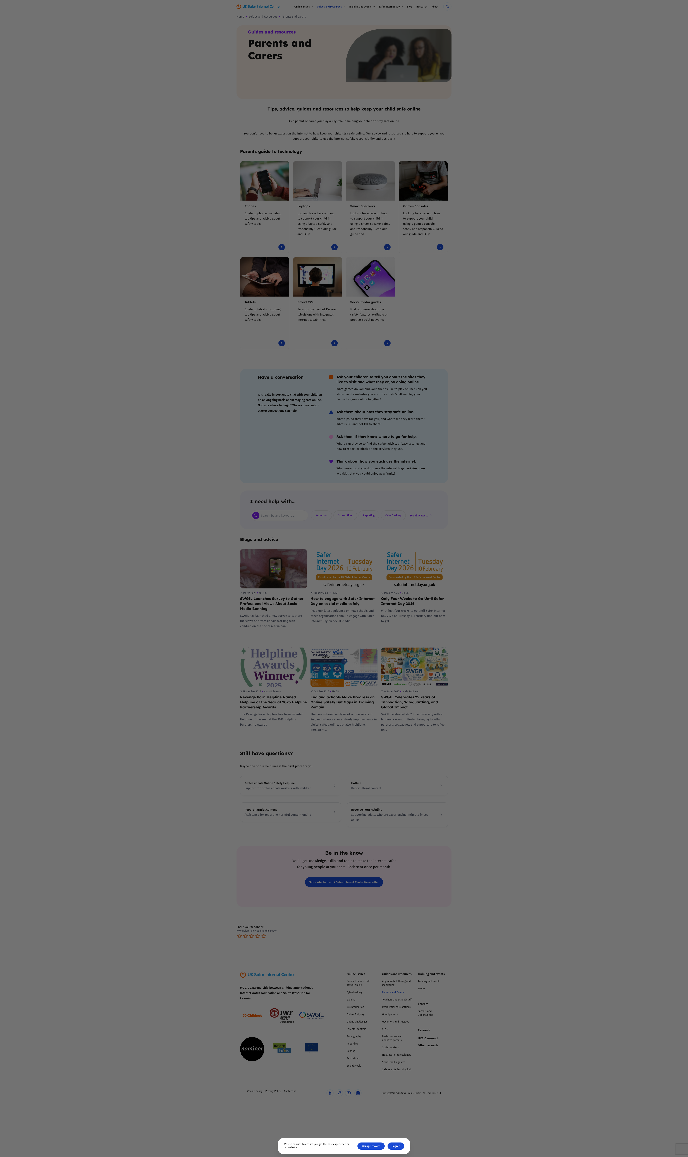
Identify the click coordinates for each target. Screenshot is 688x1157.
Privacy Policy (307, 619)
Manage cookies (371, 1146)
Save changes (377, 621)
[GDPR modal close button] (386, 534)
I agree (396, 1146)
